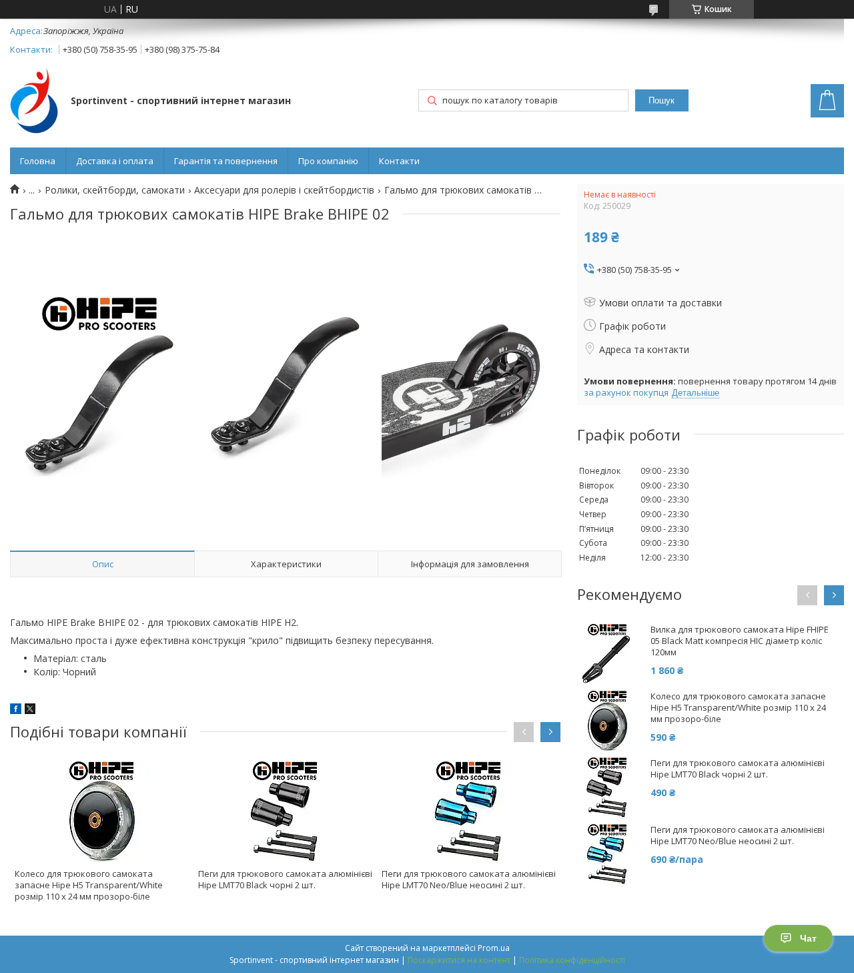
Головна (37, 161)
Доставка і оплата (114, 161)
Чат (808, 938)
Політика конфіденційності (572, 960)
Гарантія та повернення (226, 161)
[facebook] (15, 710)
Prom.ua (494, 948)
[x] (30, 710)
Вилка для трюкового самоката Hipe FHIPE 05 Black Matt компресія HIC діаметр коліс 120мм (740, 641)
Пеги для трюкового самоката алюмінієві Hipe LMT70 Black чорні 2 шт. (285, 879)
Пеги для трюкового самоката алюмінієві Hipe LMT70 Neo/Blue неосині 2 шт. (469, 879)
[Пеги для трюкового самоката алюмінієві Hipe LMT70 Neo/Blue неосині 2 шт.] (469, 811)
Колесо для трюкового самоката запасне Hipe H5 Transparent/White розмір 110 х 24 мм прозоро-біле (89, 885)
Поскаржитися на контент (459, 960)
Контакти (399, 161)
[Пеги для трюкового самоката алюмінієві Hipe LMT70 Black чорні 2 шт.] (285, 811)
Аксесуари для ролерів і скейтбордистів (284, 190)
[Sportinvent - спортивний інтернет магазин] (34, 101)
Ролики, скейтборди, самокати (115, 190)
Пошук (662, 100)
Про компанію (328, 161)
